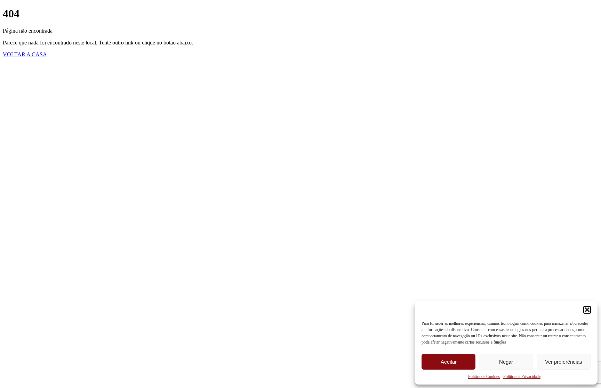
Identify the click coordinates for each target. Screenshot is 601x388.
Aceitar (449, 362)
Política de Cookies (484, 376)
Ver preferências (563, 362)
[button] (587, 309)
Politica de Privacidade (521, 376)
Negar (506, 362)
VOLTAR (14, 54)
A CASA (36, 54)
